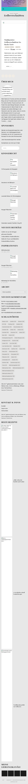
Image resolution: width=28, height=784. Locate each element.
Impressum (3, 390)
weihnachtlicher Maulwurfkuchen (10, 236)
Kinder (11, 335)
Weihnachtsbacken (18, 368)
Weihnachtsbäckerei (8, 370)
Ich (2, 312)
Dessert (21, 321)
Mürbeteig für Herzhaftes (8, 280)
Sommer (5, 362)
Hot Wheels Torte (12, 301)
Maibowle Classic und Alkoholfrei (10, 239)
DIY (4, 324)
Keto (4, 335)
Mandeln (17, 346)
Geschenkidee (18, 326)
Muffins (14, 348)
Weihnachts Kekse (7, 373)
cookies (13, 321)
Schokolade (6, 359)
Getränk (5, 329)
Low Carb (13, 343)
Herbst (20, 329)
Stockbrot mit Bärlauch (7, 182)
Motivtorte (5, 348)
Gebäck (19, 324)
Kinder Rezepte (19, 337)
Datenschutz (9, 390)
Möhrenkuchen (5, 250)
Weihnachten (6, 368)
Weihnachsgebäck (14, 365)
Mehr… (8, 66)
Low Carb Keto (6, 346)
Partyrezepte (13, 351)
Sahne (13, 357)
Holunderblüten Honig (13, 303)
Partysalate (14, 354)
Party (4, 351)
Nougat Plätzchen (6, 209)
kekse (21, 332)
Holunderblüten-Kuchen (7, 241)
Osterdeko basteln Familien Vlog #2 (11, 223)
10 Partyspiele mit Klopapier (9, 169)
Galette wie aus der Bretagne (9, 232)
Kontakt (3, 406)
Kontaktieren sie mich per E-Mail (10, 143)
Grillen (12, 329)
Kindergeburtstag (7, 337)
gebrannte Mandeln (6, 234)
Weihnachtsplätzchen (8, 376)
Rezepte (18, 47)
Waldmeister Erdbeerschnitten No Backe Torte (12, 42)
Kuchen (15, 340)
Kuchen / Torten (9, 47)
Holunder (14, 332)
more (9, 121)
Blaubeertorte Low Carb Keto (13, 312)
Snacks (14, 359)
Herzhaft (5, 332)
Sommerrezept (15, 362)
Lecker (4, 343)
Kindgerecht (6, 340)
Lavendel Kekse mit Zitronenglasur (11, 196)
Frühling (11, 324)
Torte (4, 365)
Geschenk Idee (6, 326)
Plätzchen (5, 357)
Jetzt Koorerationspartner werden (11, 139)
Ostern (22, 348)
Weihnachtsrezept (7, 379)
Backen (5, 321)
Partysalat (5, 354)
